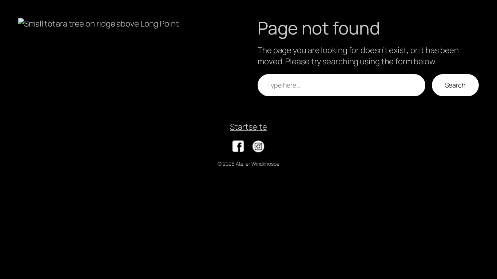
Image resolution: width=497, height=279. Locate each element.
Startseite (248, 126)
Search (455, 85)
